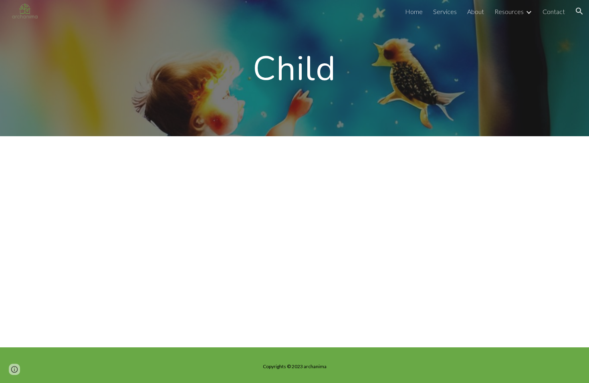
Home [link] (414, 11)
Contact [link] (554, 11)
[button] (579, 11)
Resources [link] (509, 11)
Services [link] (445, 11)
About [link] (475, 11)
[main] (294, 68)
